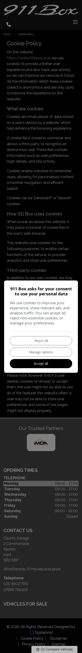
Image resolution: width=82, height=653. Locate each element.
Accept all (41, 363)
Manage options (41, 352)
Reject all (41, 340)
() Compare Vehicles (56, 649)
